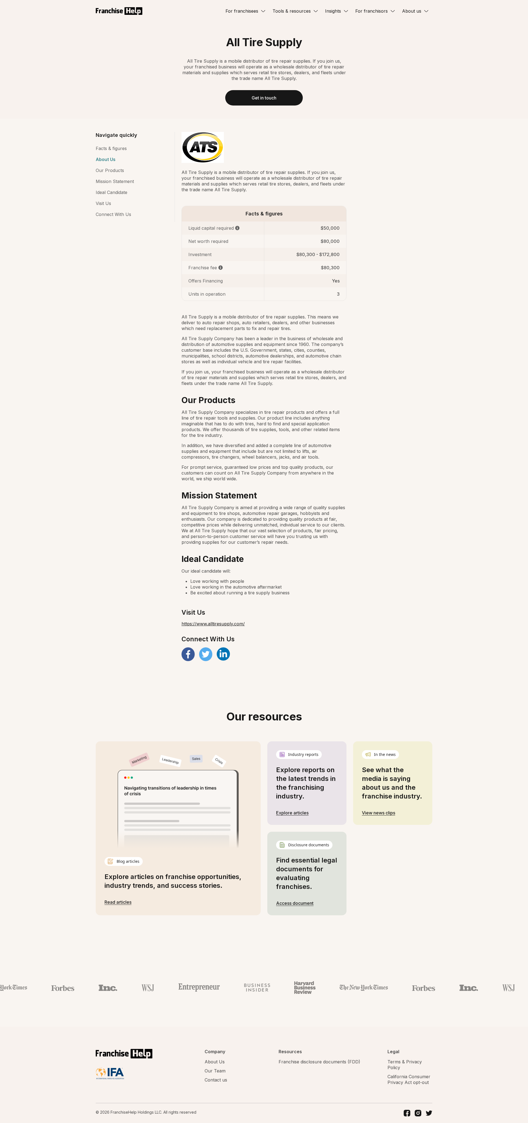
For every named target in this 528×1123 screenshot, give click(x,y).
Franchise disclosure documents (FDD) (319, 1061)
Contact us (216, 1080)
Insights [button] (333, 11)
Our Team (215, 1071)
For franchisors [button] (371, 11)
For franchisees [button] (242, 11)
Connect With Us (113, 214)
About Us (106, 159)
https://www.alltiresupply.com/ (213, 623)
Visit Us (103, 203)
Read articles (118, 902)
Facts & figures (111, 148)
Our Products (110, 170)
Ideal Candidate (111, 192)
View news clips (378, 813)
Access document (295, 903)
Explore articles (292, 813)
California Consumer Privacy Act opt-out (408, 1079)
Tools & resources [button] (292, 11)
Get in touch (264, 98)
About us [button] (411, 11)
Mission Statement (115, 181)
